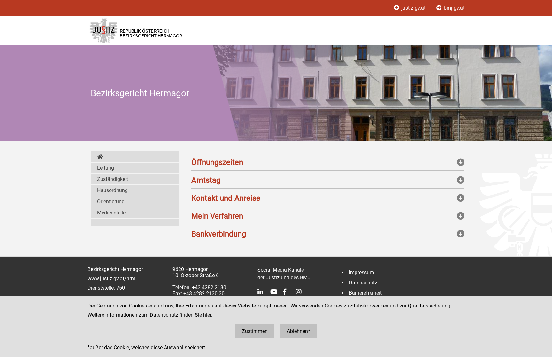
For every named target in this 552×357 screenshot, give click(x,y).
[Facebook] (289, 292)
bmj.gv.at (453, 8)
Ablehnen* (298, 331)
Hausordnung (112, 190)
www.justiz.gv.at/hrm (111, 279)
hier (207, 315)
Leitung (105, 168)
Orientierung (111, 201)
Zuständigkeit (112, 179)
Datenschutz (363, 283)
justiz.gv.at (413, 8)
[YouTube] (276, 292)
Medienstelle (111, 213)
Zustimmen (255, 331)
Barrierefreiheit (365, 293)
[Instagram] (302, 292)
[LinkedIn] (263, 292)
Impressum (361, 272)
